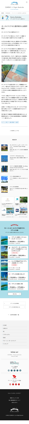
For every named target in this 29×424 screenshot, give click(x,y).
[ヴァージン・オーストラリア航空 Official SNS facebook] (13, 384)
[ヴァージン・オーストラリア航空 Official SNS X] (19, 384)
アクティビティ (7, 13)
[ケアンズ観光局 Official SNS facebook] (11, 370)
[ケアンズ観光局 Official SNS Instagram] (14, 370)
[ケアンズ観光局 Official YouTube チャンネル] (20, 370)
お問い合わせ (14, 402)
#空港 (17, 122)
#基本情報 (12, 122)
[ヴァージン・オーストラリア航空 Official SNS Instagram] (16, 384)
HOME (2, 13)
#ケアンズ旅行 (5, 122)
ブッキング (5, 343)
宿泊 (4, 337)
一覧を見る (14, 294)
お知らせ (5, 328)
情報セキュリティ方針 (14, 398)
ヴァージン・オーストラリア (9, 340)
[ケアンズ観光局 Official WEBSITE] (9, 370)
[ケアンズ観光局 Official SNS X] (17, 370)
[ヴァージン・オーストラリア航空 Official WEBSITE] (10, 384)
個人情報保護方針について (14, 400)
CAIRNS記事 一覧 (14, 314)
